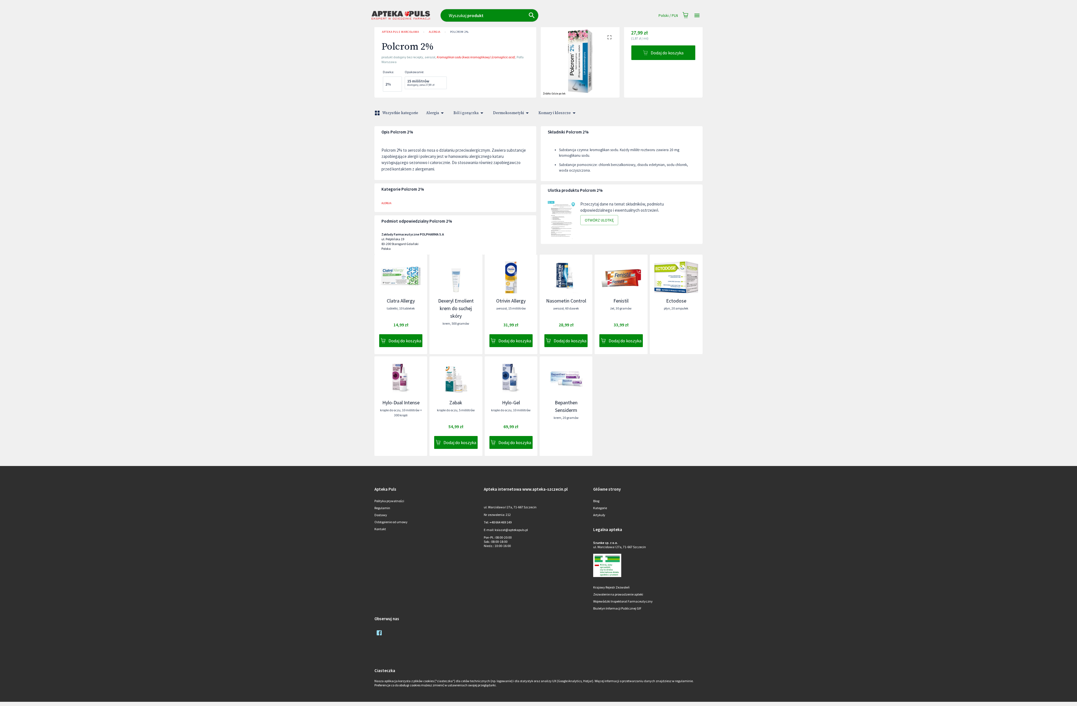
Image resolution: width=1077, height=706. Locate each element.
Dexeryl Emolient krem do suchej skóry (456, 308)
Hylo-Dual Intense (401, 402)
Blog (596, 501)
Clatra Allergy (401, 300)
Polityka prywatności (389, 501)
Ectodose (676, 300)
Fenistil (621, 300)
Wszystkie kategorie (400, 113)
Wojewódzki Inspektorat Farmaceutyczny (623, 601)
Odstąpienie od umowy (391, 522)
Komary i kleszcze (554, 113)
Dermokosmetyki (508, 113)
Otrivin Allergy (511, 300)
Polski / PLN (668, 15)
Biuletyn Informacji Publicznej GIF (617, 608)
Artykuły (599, 515)
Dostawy (380, 515)
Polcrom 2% (459, 32)
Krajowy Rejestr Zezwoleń (611, 587)
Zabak (455, 402)
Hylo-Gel (511, 402)
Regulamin (382, 508)
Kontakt (380, 529)
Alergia (434, 32)
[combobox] (514, 15)
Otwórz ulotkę (599, 220)
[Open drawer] (697, 15)
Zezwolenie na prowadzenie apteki (618, 594)
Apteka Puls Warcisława (400, 32)
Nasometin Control (566, 300)
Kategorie (600, 508)
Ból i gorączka (466, 113)
